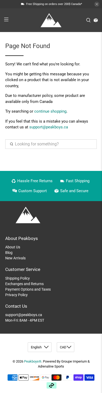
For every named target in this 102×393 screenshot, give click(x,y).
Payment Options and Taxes (28, 289)
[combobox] (51, 144)
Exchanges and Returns (24, 284)
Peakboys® (32, 361)
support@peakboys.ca (48, 127)
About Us (12, 247)
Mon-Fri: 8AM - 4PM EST (24, 320)
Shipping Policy (17, 278)
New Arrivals (15, 258)
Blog (9, 252)
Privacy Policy (16, 295)
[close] (96, 4)
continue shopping (50, 111)
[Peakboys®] (51, 20)
